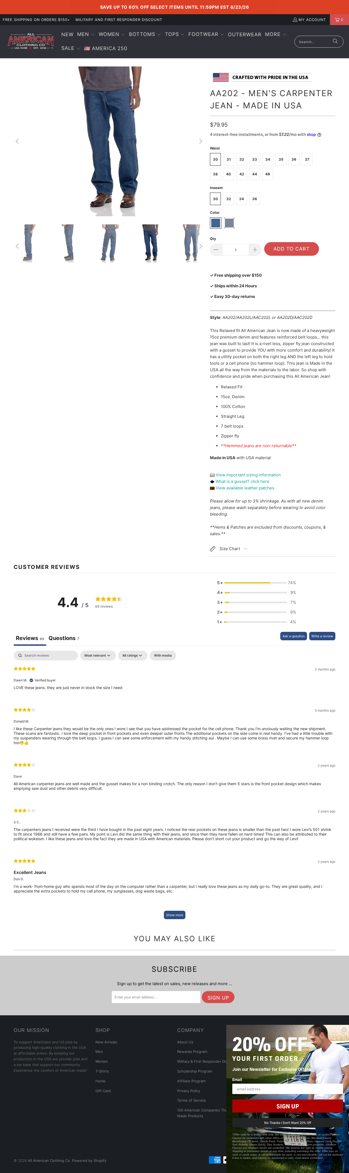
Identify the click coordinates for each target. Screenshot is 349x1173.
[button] (86, 35)
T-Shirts (102, 1071)
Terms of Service (191, 1100)
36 (293, 159)
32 (241, 159)
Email (237, 1079)
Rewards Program (192, 1051)
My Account (312, 19)
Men (99, 1051)
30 (215, 159)
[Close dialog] (344, 1029)
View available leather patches (244, 487)
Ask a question (293, 636)
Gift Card (103, 1091)
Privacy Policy (188, 1091)
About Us (185, 1042)
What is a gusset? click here (242, 481)
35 (281, 159)
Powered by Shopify (89, 1160)
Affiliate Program (191, 1081)
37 (307, 159)
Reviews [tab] (30, 638)
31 (229, 159)
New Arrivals (106, 1042)
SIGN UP (287, 1106)
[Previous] (17, 141)
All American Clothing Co (49, 1160)
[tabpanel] (174, 787)
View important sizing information (248, 474)
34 (267, 159)
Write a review (322, 636)
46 (267, 174)
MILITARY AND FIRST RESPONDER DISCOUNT (119, 19)
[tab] (63, 639)
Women (101, 1061)
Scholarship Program (194, 1071)
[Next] (200, 141)
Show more (174, 915)
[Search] (335, 42)
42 (241, 174)
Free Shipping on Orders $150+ (36, 19)
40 (228, 174)
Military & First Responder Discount (207, 1061)
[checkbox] (163, 655)
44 (254, 174)
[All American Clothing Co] (30, 41)
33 (254, 159)
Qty (213, 238)
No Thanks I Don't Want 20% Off (287, 1122)
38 (215, 174)
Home (100, 1081)
